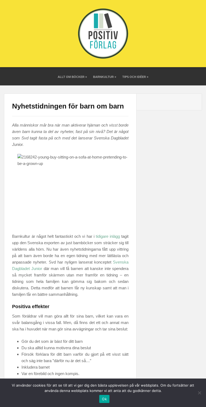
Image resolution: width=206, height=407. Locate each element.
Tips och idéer (135, 76)
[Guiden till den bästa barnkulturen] (103, 33)
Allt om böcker (72, 76)
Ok (104, 399)
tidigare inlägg (108, 236)
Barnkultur (104, 76)
